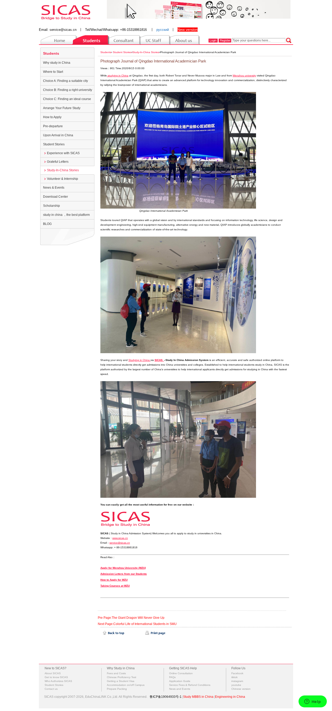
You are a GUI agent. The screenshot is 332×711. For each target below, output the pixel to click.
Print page (155, 633)
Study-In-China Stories (63, 170)
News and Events (179, 688)
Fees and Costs (116, 673)
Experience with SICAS (63, 153)
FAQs (172, 677)
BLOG (47, 224)
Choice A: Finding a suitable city (65, 81)
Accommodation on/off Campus (125, 685)
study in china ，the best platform (66, 215)
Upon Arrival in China (58, 135)
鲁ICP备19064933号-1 (166, 697)
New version (187, 29)
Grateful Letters (57, 161)
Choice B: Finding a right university (67, 90)
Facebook (237, 673)
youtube (236, 685)
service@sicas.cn (63, 30)
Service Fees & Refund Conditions (189, 685)
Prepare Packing (117, 688)
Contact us (51, 688)
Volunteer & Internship (62, 179)
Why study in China (56, 63)
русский (162, 30)
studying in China (117, 75)
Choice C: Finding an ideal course (67, 99)
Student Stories (54, 144)
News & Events (53, 187)
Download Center (55, 196)
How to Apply (52, 117)
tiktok (234, 677)
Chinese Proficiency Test (121, 677)
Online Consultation (181, 673)
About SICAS (53, 673)
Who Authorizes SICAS (58, 681)
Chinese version (241, 688)
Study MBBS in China (198, 697)
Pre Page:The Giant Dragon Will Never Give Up (131, 618)
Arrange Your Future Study (61, 108)
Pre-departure (53, 126)
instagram (237, 681)
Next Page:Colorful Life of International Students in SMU (137, 624)
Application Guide (179, 681)
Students (51, 53)
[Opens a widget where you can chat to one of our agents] (312, 701)
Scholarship (51, 206)
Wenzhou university (244, 75)
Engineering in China (230, 697)
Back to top (113, 633)
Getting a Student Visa (120, 681)
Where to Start (53, 72)
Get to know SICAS (56, 677)
